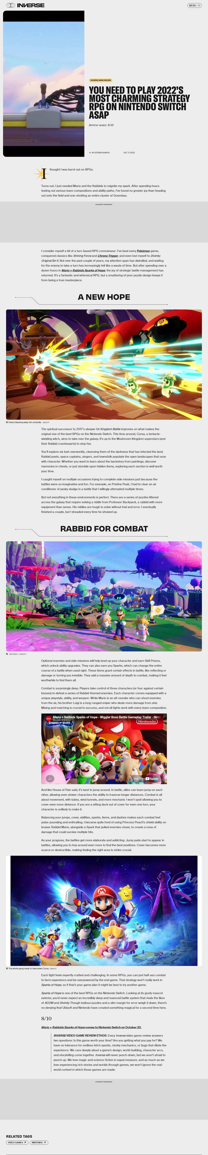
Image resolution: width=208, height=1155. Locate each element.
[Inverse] (31, 5)
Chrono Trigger (108, 256)
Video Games (15, 1142)
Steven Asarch (102, 152)
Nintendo (37, 1142)
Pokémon (143, 251)
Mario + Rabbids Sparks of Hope (83, 270)
